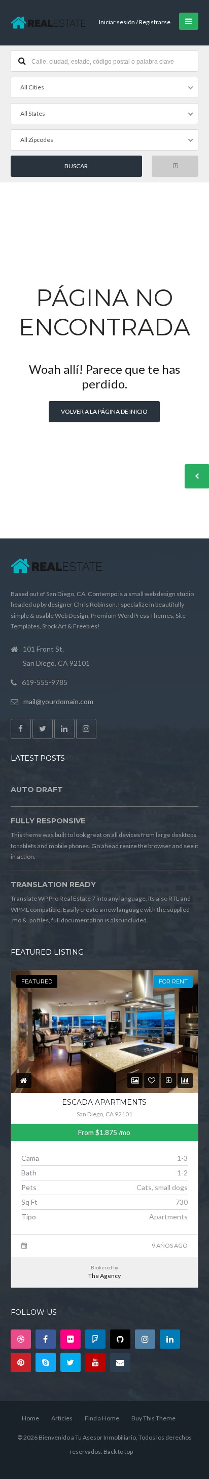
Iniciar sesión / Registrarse (134, 22)
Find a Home (102, 1418)
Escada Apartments (104, 1102)
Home (30, 1418)
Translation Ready (53, 884)
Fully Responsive (48, 820)
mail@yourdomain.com (58, 701)
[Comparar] (168, 1080)
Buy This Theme (153, 1418)
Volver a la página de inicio (104, 411)
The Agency (104, 1275)
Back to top (118, 1451)
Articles (62, 1418)
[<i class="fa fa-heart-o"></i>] (151, 1080)
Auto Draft (37, 789)
